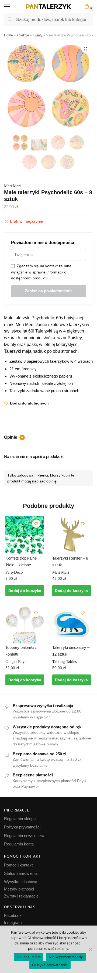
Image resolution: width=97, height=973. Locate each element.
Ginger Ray (15, 661)
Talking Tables (64, 661)
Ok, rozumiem (29, 957)
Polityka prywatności (22, 827)
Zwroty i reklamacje (21, 896)
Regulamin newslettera (24, 835)
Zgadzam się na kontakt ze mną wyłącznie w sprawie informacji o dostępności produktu (41, 272)
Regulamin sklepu (20, 818)
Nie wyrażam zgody (66, 957)
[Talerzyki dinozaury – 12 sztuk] (71, 624)
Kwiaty (37, 35)
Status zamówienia (20, 873)
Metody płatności (19, 889)
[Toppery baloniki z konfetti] (24, 624)
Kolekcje (22, 35)
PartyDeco (14, 572)
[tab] (48, 438)
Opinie (13, 437)
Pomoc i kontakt (18, 865)
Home (8, 35)
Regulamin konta (19, 844)
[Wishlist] (36, 524)
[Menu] (12, 7)
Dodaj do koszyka (24, 590)
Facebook (13, 915)
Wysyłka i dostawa (20, 881)
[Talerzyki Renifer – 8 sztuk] (71, 535)
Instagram (13, 922)
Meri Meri (12, 186)
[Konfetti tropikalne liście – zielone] (24, 535)
